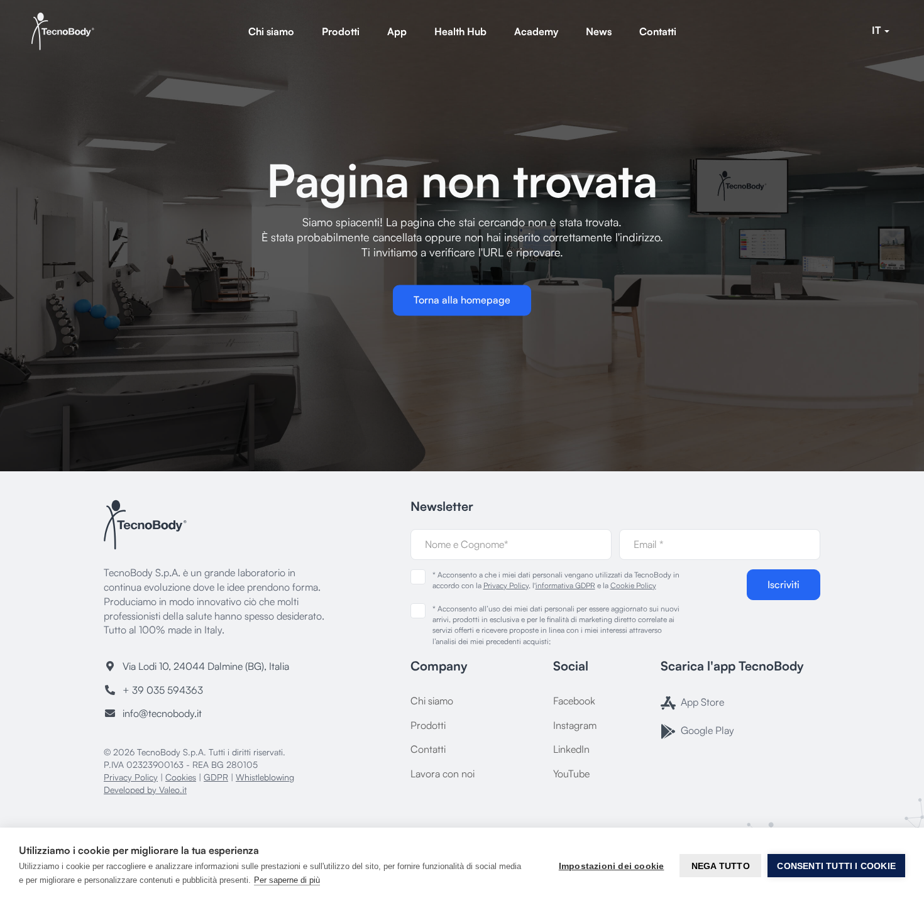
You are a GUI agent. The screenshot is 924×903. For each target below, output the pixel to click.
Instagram (575, 725)
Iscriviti (783, 584)
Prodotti (341, 31)
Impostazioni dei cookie (611, 866)
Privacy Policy (131, 777)
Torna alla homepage (462, 300)
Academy (536, 31)
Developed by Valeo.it (145, 789)
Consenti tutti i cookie (836, 866)
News (599, 31)
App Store (701, 702)
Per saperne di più (287, 880)
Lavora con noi (442, 773)
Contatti (657, 31)
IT (877, 30)
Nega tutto (720, 866)
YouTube (571, 773)
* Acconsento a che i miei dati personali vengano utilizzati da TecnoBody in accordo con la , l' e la (555, 580)
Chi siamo (271, 31)
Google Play (706, 730)
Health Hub (460, 31)
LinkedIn (571, 749)
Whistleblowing (265, 777)
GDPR (216, 777)
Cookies (180, 777)
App (397, 31)
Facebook (574, 700)
